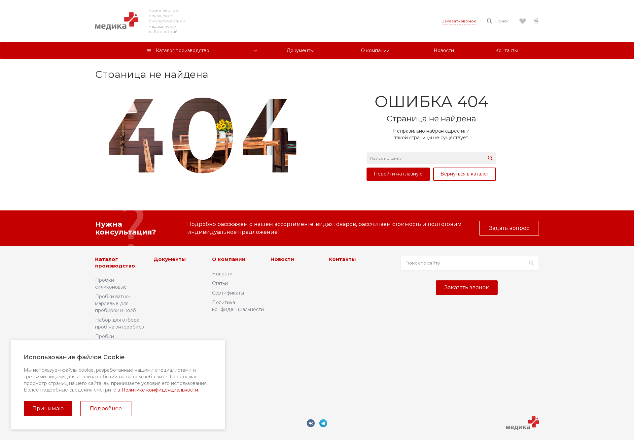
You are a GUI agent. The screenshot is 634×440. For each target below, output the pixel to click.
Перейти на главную (398, 174)
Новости (222, 274)
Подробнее (106, 408)
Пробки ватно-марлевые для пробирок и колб (115, 303)
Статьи (220, 283)
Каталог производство (115, 262)
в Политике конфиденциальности (158, 390)
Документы (170, 259)
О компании (229, 259)
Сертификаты (228, 293)
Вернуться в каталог (464, 174)
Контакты (342, 259)
